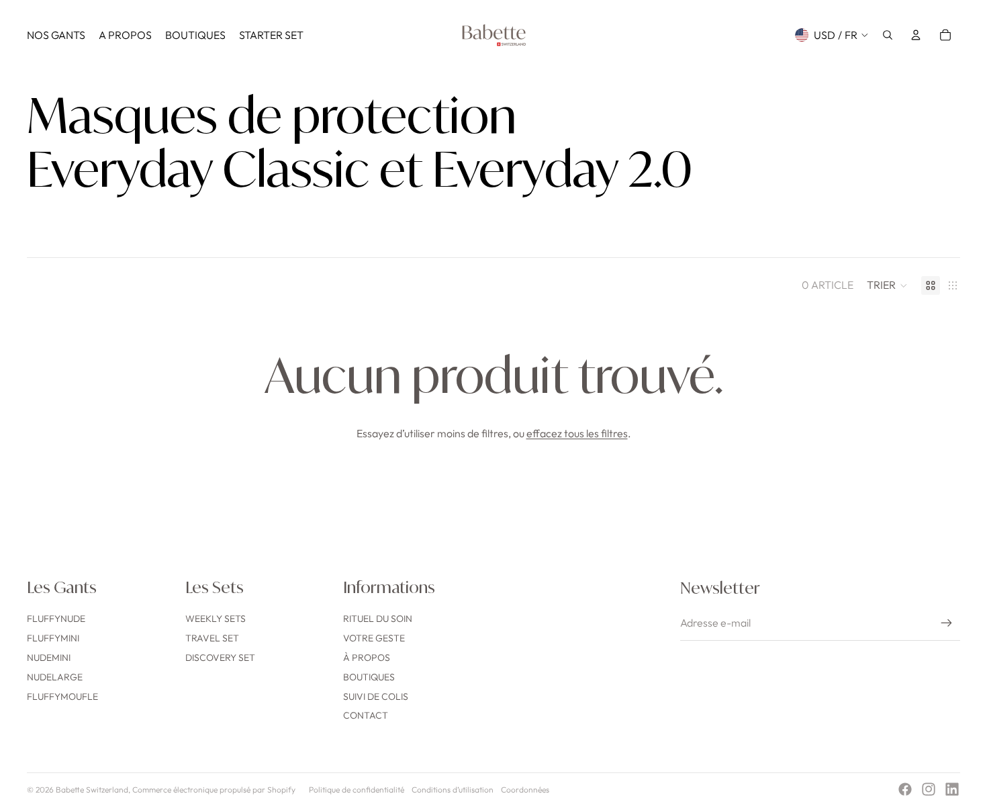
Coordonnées (525, 789)
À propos (366, 658)
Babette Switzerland (92, 789)
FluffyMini (53, 638)
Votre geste (374, 638)
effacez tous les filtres (577, 433)
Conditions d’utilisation (452, 789)
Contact (365, 715)
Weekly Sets (215, 619)
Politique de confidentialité (356, 789)
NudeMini (48, 658)
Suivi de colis (375, 696)
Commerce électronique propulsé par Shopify (213, 789)
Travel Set (212, 638)
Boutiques (369, 677)
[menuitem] (56, 35)
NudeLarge (55, 677)
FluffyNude (56, 619)
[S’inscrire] (946, 623)
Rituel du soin (377, 619)
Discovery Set (220, 658)
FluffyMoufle (62, 696)
